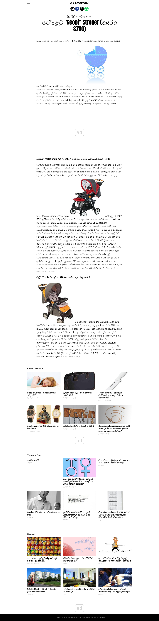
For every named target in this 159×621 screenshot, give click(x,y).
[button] (28, 3)
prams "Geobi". (62, 158)
